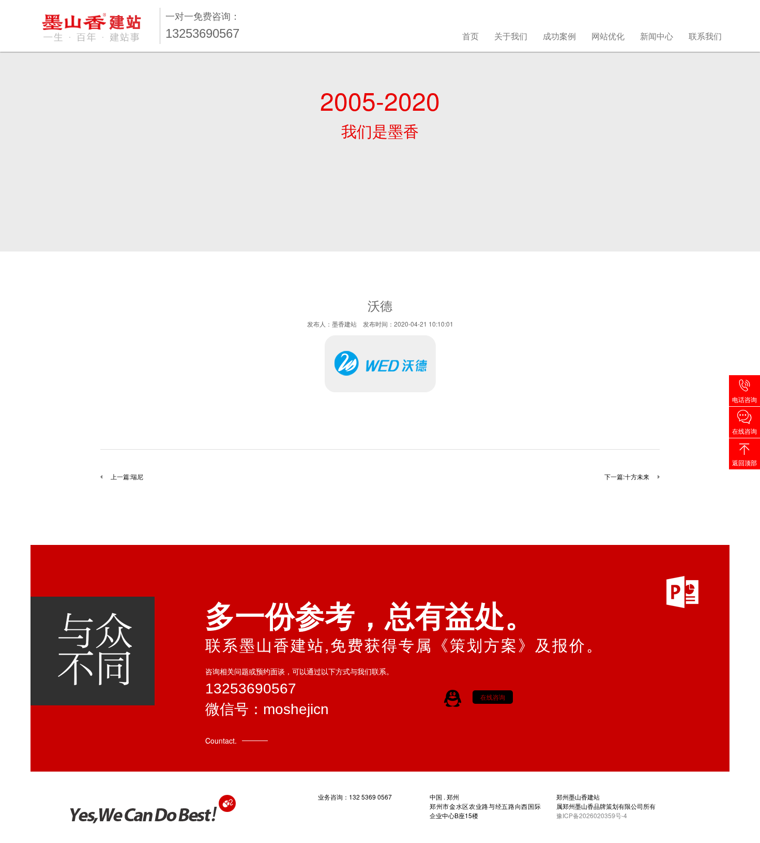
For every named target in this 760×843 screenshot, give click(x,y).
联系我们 (705, 36)
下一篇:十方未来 (626, 476)
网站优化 (608, 36)
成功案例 (559, 36)
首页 (470, 36)
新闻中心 (656, 36)
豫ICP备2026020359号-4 (591, 815)
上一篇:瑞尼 (127, 476)
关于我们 (510, 36)
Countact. (221, 740)
